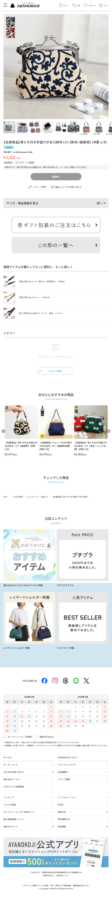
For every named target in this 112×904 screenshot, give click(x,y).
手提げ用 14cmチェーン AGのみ (34, 297)
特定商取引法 (64, 819)
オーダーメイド (11, 764)
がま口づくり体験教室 (14, 786)
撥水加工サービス (12, 779)
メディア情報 (64, 779)
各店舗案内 (63, 772)
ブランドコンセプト (67, 764)
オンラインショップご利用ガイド (19, 811)
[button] (76, 5)
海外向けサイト (11, 826)
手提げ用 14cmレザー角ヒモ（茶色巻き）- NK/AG (42, 281)
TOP (5, 496)
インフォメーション (67, 797)
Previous (3, 431)
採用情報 (62, 826)
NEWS (60, 804)
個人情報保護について (14, 819)
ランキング (9, 797)
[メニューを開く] (5, 4)
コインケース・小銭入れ (37, 496)
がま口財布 (18, 496)
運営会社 (62, 811)
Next (108, 431)
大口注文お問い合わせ (14, 772)
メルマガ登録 (10, 804)
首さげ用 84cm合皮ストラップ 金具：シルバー (41, 313)
